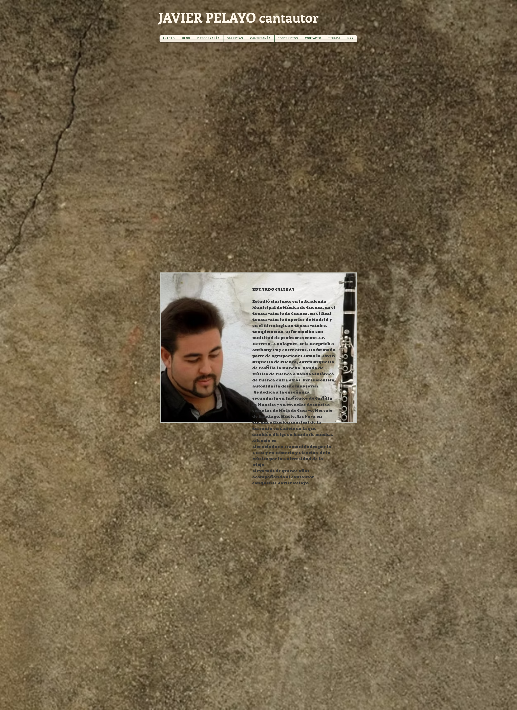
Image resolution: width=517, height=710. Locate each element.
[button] (209, 38)
